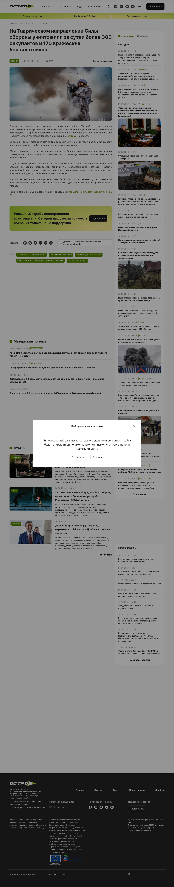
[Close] (134, 426)
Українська (78, 457)
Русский (97, 457)
